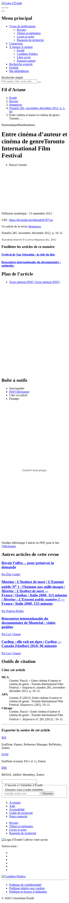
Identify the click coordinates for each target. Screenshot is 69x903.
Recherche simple (12, 77)
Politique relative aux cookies (27, 888)
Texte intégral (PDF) (21, 282)
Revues (21, 29)
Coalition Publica (27, 53)
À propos (27, 47)
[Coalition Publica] (13, 876)
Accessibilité (17, 809)
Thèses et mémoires (29, 33)
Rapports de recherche (30, 40)
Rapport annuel (26, 60)
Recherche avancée (21, 64)
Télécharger (9, 546)
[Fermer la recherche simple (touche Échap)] (6, 7)
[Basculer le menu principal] (3, 11)
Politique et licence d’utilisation (28, 891)
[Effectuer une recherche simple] (3, 7)
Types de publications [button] (22, 26)
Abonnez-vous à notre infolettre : (24, 789)
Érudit (20, 50)
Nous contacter (18, 816)
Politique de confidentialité (25, 884)
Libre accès (24, 57)
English (13, 67)
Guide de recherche (21, 812)
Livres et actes (25, 36)
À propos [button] (15, 47)
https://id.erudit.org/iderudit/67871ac (31, 220)
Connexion (16, 43)
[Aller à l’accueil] (12, 3)
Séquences (15, 104)
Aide (12, 806)
